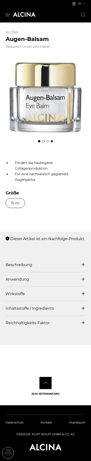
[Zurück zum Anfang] (45, 383)
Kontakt (46, 422)
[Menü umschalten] (7, 14)
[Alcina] (24, 14)
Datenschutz (15, 422)
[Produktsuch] (83, 15)
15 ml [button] (15, 203)
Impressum (77, 422)
